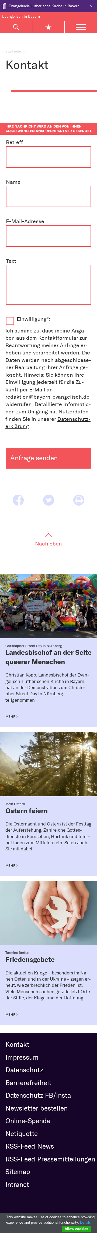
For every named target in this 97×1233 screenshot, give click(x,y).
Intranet (17, 1184)
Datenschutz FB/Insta (38, 1095)
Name (13, 182)
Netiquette (21, 1134)
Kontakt (17, 1044)
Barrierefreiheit (28, 1083)
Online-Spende (27, 1121)
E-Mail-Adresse (25, 221)
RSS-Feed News (29, 1146)
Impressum (22, 1057)
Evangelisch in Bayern (21, 16)
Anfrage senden (34, 458)
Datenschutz (24, 1070)
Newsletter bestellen (36, 1108)
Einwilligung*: (33, 319)
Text (11, 261)
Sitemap (17, 1172)
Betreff (14, 142)
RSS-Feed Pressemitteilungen (50, 1159)
